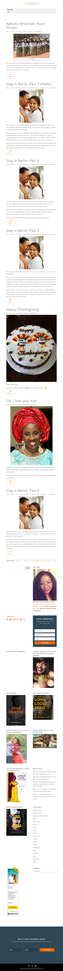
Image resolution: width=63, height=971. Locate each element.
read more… (10, 75)
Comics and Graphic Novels (40, 816)
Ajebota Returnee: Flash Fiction (25, 25)
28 (32, 560)
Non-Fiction (21, 313)
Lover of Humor (39, 606)
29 (35, 560)
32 (43, 560)
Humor (35, 827)
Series (32, 88)
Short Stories (40, 88)
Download (13, 907)
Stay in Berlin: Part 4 (22, 490)
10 (25, 560)
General (35, 824)
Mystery (35, 833)
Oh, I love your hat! (21, 400)
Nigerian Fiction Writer (40, 604)
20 (27, 560)
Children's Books (37, 813)
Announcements (37, 810)
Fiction (18, 31)
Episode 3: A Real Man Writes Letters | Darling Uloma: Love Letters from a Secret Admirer (44, 796)
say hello (36, 608)
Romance (25, 88)
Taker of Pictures (50, 604)
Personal (35, 844)
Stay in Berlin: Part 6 (22, 160)
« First (17, 560)
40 (48, 560)
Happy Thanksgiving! (22, 309)
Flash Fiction (27, 31)
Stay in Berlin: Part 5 (22, 230)
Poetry (34, 850)
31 (40, 560)
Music (34, 830)
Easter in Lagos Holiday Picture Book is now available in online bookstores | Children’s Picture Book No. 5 (44, 784)
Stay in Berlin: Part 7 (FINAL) (29, 84)
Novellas (35, 839)
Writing (35, 862)
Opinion (35, 842)
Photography (36, 847)
